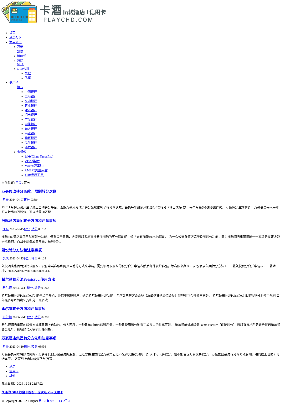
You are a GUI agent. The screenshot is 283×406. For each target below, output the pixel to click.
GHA (20, 64)
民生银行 (31, 142)
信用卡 (13, 82)
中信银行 (31, 124)
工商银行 (31, 96)
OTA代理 (23, 68)
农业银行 (31, 105)
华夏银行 (31, 138)
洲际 (20, 60)
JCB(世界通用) (34, 175)
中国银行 (31, 91)
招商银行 (31, 115)
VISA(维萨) (32, 161)
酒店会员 (15, 42)
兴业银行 (31, 133)
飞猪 (28, 78)
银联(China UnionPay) (39, 156)
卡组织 (21, 152)
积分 (27, 229)
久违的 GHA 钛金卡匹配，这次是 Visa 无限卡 (32, 392)
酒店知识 (15, 37)
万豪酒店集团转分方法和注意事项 (29, 338)
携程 (28, 73)
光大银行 (31, 128)
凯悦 (20, 51)
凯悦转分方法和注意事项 (22, 250)
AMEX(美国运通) (36, 170)
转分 (27, 199)
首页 (12, 32)
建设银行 (31, 110)
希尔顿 (21, 56)
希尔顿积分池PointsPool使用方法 (28, 279)
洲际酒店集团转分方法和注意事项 (29, 221)
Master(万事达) (34, 165)
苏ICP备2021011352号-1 (54, 401)
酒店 (12, 366)
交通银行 (31, 101)
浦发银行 (31, 147)
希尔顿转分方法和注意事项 (23, 309)
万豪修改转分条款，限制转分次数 (29, 191)
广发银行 (31, 119)
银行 (20, 87)
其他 (12, 375)
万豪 (20, 46)
